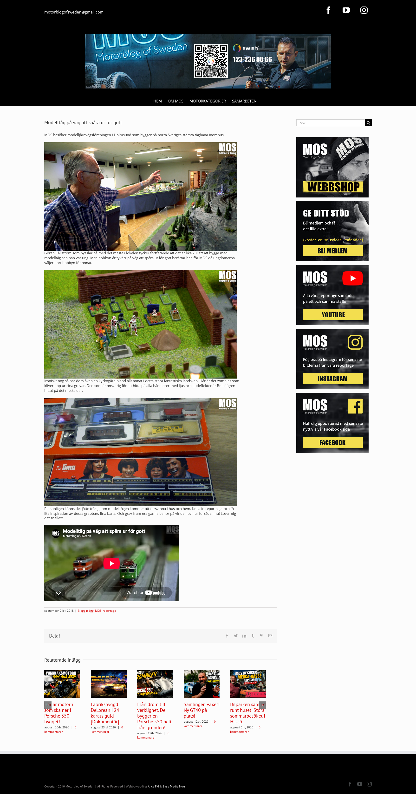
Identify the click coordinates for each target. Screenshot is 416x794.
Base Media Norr (173, 786)
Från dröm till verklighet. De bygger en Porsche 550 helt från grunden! (154, 716)
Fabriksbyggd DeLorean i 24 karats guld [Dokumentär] (105, 713)
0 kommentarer (60, 729)
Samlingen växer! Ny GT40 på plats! (202, 710)
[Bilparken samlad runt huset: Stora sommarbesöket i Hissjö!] (248, 683)
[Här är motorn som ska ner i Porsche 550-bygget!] (62, 683)
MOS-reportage (105, 611)
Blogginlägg (86, 611)
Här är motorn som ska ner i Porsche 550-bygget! (58, 713)
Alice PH (153, 786)
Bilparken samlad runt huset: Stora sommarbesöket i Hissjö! (248, 713)
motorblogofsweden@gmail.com (74, 12)
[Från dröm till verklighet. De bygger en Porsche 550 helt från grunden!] (155, 683)
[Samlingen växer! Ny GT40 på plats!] (202, 683)
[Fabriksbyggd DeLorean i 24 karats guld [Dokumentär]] (109, 683)
